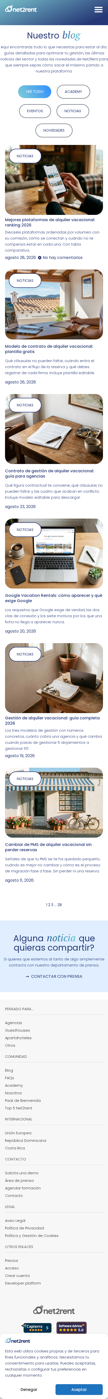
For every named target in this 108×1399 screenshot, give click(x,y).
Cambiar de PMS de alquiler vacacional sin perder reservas (48, 847)
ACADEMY (73, 91)
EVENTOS (35, 110)
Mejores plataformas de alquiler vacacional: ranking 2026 (50, 222)
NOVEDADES (54, 130)
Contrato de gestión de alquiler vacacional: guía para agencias (49, 473)
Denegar (29, 1389)
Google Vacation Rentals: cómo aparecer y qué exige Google (53, 598)
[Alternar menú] (98, 9)
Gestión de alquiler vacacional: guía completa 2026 (52, 720)
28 (60, 904)
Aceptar (79, 1389)
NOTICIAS (73, 110)
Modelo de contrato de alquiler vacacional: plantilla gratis (49, 349)
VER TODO (35, 91)
